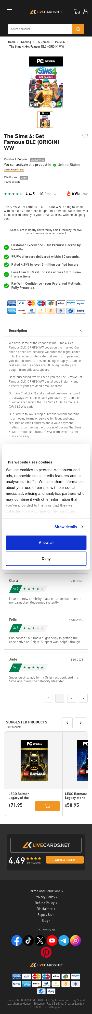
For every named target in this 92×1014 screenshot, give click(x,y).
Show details (65, 527)
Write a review (65, 860)
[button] (67, 722)
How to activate (12, 182)
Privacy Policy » (46, 897)
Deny (46, 558)
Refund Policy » (46, 903)
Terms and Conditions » (46, 891)
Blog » (46, 921)
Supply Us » (46, 915)
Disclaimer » (46, 909)
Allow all (46, 542)
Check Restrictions (14, 169)
